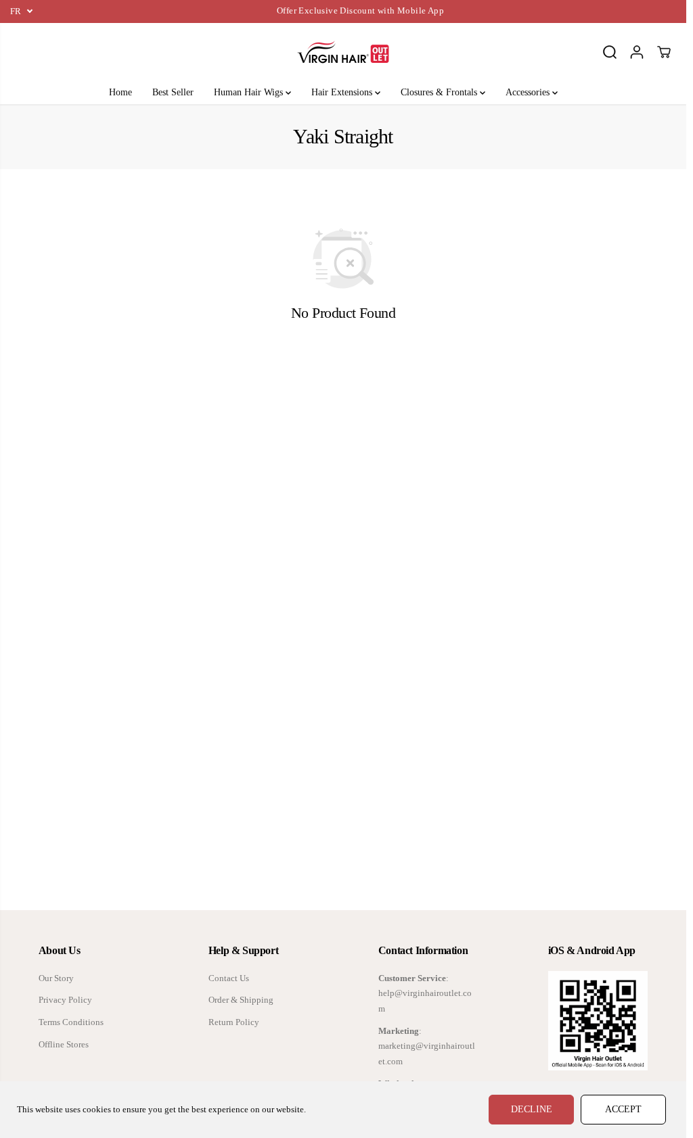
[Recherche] (610, 52)
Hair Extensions (343, 92)
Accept (623, 1109)
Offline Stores (64, 1044)
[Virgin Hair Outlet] (343, 52)
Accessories (529, 92)
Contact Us (228, 978)
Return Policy (233, 1022)
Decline (531, 1109)
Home (120, 92)
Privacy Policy (65, 1000)
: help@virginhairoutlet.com (425, 994)
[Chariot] (664, 52)
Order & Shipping (240, 1000)
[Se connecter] (637, 52)
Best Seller (173, 92)
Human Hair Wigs (250, 92)
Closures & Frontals (440, 92)
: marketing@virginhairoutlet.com (426, 1046)
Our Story (56, 978)
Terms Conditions (71, 1022)
